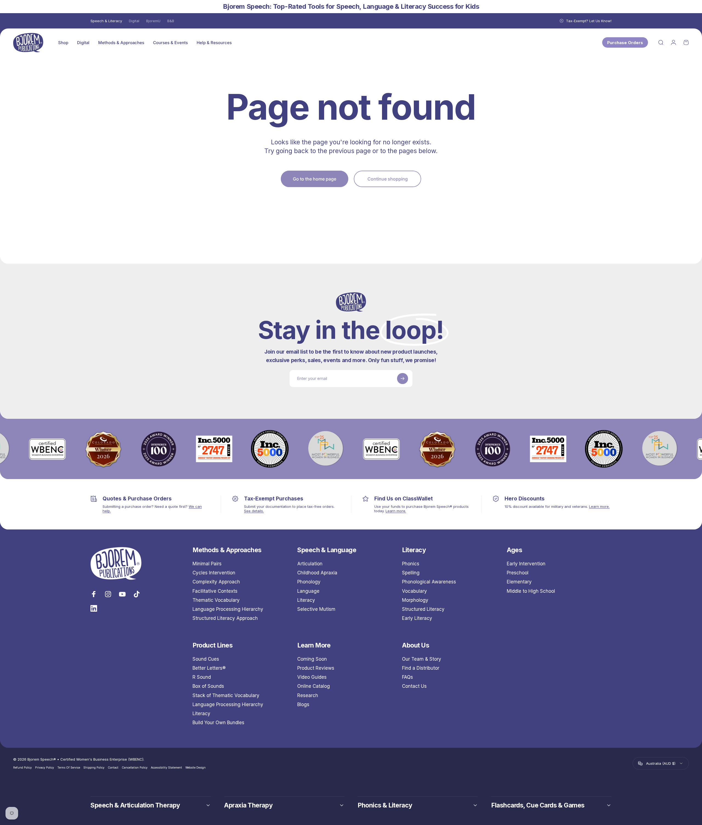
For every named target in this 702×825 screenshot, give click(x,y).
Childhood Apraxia (317, 572)
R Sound (202, 677)
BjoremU (153, 21)
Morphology (415, 600)
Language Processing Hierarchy (228, 609)
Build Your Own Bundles (218, 722)
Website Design (195, 767)
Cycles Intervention (214, 572)
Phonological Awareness (429, 582)
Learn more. (396, 511)
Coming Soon (312, 659)
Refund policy (22, 767)
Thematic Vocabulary (216, 600)
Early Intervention (526, 563)
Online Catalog (313, 686)
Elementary (519, 582)
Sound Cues (206, 659)
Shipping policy (93, 767)
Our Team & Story (421, 659)
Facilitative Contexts (215, 591)
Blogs (303, 704)
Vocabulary (414, 591)
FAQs (407, 677)
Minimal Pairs (207, 563)
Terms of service (68, 767)
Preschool (517, 572)
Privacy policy (44, 767)
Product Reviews (315, 668)
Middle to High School (531, 591)
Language (308, 591)
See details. (254, 511)
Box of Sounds (208, 686)
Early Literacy (417, 618)
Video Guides (312, 677)
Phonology (309, 582)
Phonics (410, 563)
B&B (170, 21)
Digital (134, 21)
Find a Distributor (420, 668)
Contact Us (414, 686)
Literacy (306, 600)
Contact (113, 767)
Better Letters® (209, 668)
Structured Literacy (423, 609)
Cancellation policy (135, 767)
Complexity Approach (216, 582)
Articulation (309, 563)
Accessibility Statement (166, 767)
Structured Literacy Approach (225, 618)
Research (307, 695)
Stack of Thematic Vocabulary (226, 695)
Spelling (411, 572)
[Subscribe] (402, 378)
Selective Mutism (316, 609)
